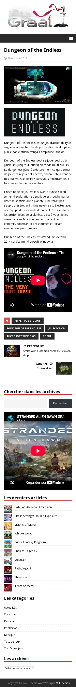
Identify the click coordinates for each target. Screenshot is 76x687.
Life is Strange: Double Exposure (36, 516)
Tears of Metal (24, 586)
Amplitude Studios (28, 320)
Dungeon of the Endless (24, 328)
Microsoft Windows (21, 336)
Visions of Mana (25, 525)
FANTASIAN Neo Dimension (33, 507)
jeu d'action (56, 328)
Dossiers (10, 621)
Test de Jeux (12, 641)
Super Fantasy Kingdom (30, 542)
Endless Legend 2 (26, 551)
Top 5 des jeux (14, 648)
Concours (10, 614)
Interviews (10, 628)
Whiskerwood (23, 533)
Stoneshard (22, 577)
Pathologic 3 (23, 568)
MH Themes (63, 683)
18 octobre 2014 (17, 58)
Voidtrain (20, 560)
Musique (9, 635)
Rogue (47, 336)
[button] (70, 38)
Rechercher (60, 403)
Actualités (10, 607)
